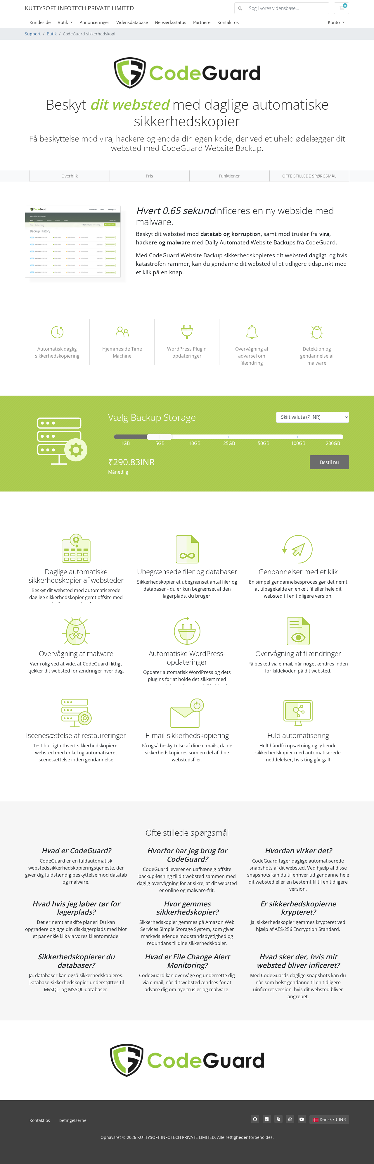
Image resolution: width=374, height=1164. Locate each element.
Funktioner (229, 176)
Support (33, 34)
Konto (334, 22)
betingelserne (72, 1120)
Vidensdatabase (132, 22)
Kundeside (40, 22)
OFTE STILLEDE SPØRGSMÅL (309, 176)
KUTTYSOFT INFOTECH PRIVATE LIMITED (79, 8)
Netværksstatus (170, 22)
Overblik (69, 176)
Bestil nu (329, 462)
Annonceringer (94, 22)
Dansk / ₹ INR (332, 1119)
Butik (63, 22)
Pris (149, 176)
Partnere (201, 22)
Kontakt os (228, 22)
